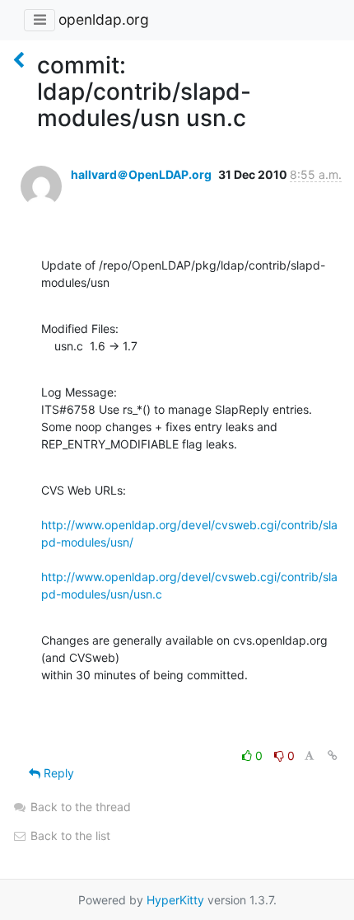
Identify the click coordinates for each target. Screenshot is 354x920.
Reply (57, 773)
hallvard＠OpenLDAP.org (141, 174)
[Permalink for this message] (333, 755)
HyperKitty (175, 900)
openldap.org (103, 19)
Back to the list (68, 835)
